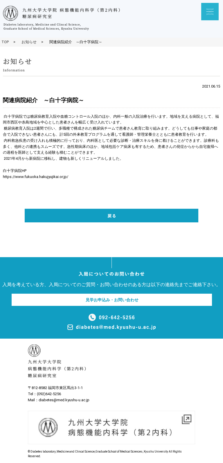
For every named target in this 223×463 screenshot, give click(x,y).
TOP (5, 42)
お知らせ (29, 42)
